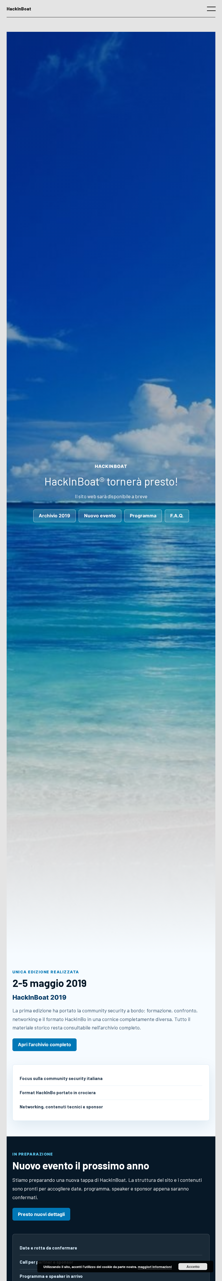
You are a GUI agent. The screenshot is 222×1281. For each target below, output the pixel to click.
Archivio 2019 (54, 515)
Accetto (192, 1266)
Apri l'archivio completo (44, 1044)
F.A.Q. (177, 515)
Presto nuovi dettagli (41, 1214)
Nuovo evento (100, 515)
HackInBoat (19, 8)
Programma (143, 515)
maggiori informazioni (155, 1267)
